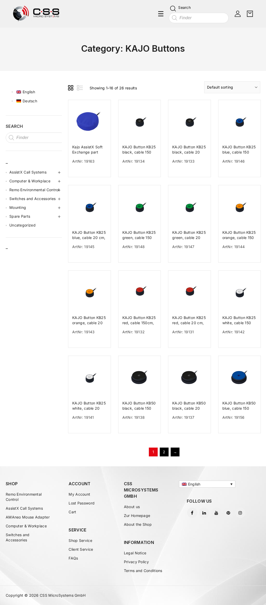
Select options (91, 172)
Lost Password (82, 503)
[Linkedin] (204, 513)
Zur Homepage (137, 515)
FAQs (73, 558)
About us (132, 506)
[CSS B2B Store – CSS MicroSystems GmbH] (36, 13)
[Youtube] (216, 513)
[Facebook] (192, 513)
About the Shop (138, 524)
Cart (72, 512)
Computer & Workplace (29, 181)
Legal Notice (135, 553)
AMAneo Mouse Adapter (28, 517)
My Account (79, 494)
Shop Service (80, 540)
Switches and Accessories (32, 198)
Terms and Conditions (143, 570)
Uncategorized (22, 225)
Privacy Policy (136, 562)
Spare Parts (19, 216)
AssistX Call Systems (27, 172)
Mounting (17, 207)
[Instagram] (240, 513)
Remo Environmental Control (34, 190)
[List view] (80, 88)
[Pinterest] (228, 513)
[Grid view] (71, 88)
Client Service (81, 549)
